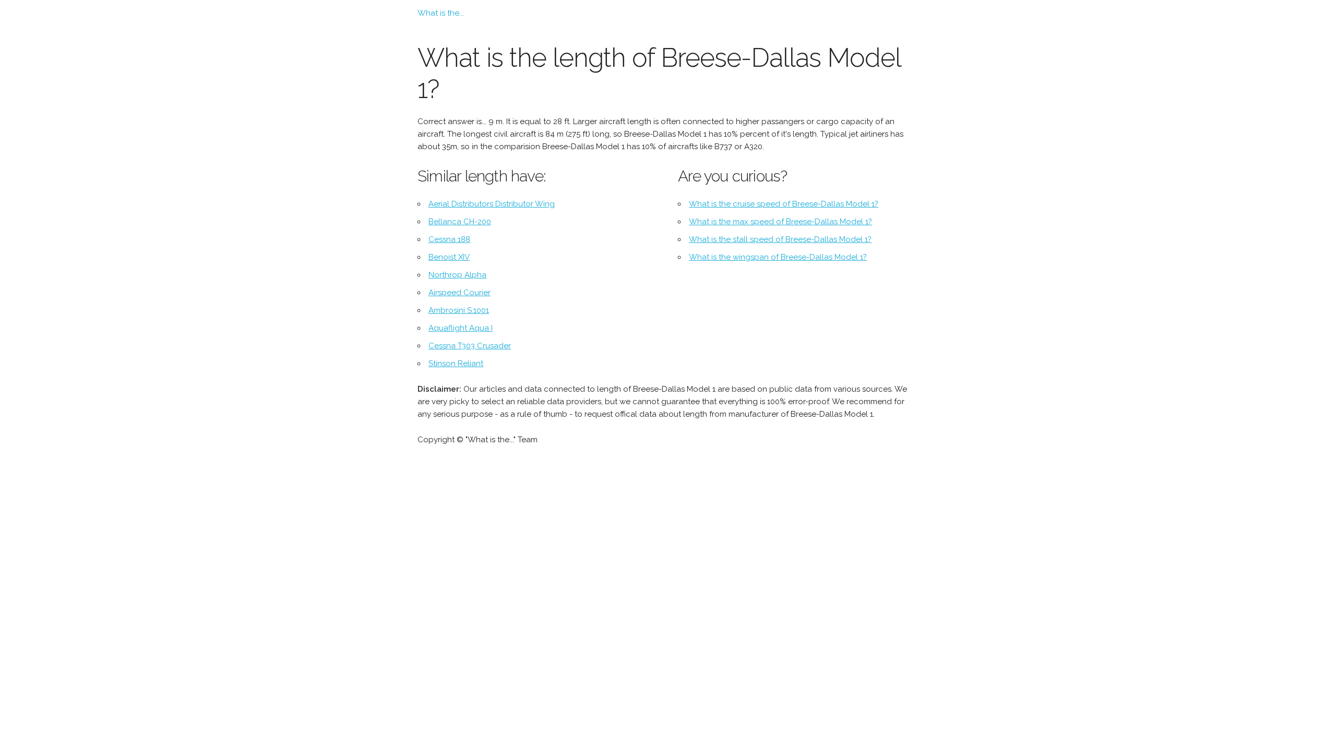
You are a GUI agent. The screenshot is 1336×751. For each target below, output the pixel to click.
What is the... (441, 13)
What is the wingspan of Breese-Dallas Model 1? (778, 257)
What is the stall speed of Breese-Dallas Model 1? (780, 239)
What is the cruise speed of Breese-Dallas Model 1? (783, 204)
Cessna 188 (449, 239)
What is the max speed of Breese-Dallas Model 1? (780, 221)
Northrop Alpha (457, 275)
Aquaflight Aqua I (460, 328)
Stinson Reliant (455, 363)
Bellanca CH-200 (459, 221)
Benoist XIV (449, 257)
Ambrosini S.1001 (458, 310)
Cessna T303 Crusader (469, 345)
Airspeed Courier (459, 292)
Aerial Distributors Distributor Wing (491, 204)
